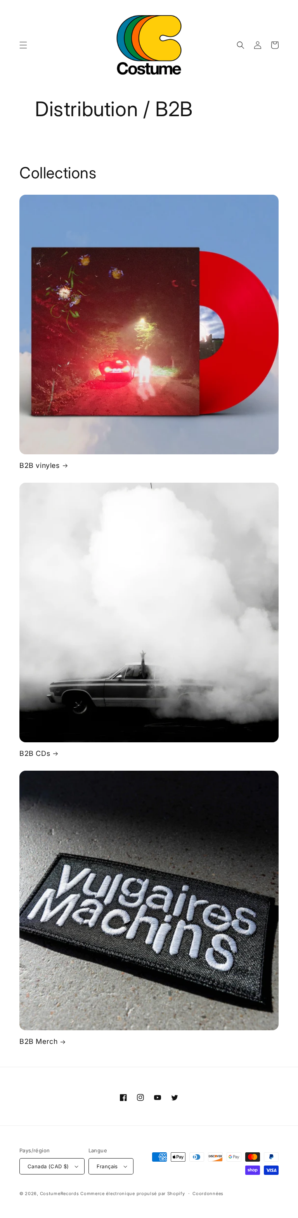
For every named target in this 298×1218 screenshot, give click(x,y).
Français (107, 1166)
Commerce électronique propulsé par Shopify (132, 1193)
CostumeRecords (59, 1193)
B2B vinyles (39, 465)
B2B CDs (34, 753)
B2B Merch (38, 1041)
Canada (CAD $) (48, 1166)
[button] (23, 45)
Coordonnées (208, 1193)
